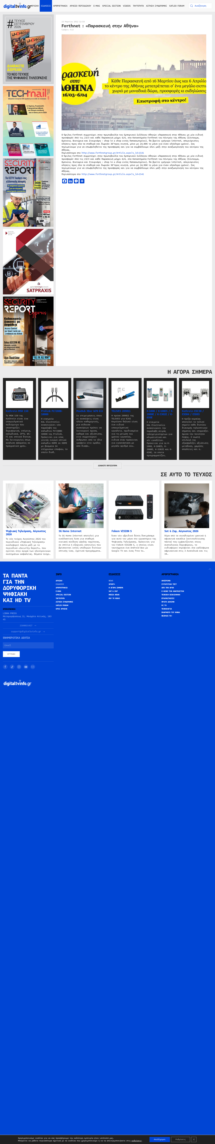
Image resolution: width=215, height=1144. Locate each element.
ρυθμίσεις (136, 1140)
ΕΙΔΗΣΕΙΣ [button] (46, 5)
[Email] (32, 666)
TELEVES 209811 (120, 411)
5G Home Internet (70, 531)
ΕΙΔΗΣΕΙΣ (60, 584)
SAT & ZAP (113, 591)
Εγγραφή (11, 654)
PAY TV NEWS (114, 598)
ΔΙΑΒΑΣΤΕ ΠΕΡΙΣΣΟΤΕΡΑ (107, 465)
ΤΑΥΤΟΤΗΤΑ (138, 5)
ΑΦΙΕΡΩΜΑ (166, 580)
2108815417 (26, 625)
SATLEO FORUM (176, 5)
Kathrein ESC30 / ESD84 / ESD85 (193, 412)
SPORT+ (112, 584)
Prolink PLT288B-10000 (51, 412)
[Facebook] (5, 666)
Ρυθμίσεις (181, 1139)
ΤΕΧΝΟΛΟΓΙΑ (166, 608)
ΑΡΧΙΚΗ (35, 5)
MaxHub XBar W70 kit (89, 411)
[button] (210, 569)
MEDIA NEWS (114, 594)
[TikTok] (12, 666)
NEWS (111, 580)
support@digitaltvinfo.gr (26, 631)
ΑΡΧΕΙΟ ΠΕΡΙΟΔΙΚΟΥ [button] (80, 5)
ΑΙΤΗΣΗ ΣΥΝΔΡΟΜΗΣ (156, 5)
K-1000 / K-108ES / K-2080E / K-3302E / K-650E (160, 414)
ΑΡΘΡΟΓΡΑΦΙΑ (62, 587)
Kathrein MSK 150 (17, 411)
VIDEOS (127, 5)
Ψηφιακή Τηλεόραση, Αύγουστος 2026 (26, 533)
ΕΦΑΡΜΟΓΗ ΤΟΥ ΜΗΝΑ (170, 612)
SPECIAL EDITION (111, 5)
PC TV (164, 605)
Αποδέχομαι (160, 1139)
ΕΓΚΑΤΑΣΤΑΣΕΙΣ (167, 598)
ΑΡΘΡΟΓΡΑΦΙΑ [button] (60, 5)
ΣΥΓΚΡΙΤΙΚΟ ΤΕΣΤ (169, 584)
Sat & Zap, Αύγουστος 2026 (181, 531)
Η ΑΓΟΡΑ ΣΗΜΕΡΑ (116, 587)
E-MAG (96, 5)
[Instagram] (19, 666)
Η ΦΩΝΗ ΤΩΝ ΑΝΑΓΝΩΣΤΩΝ (172, 591)
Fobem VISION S (122, 531)
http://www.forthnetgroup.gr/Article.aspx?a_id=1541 (113, 152)
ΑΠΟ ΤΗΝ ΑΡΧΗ (167, 587)
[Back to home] (17, 6)
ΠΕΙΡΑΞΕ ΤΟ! (166, 615)
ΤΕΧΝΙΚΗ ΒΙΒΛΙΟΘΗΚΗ (170, 594)
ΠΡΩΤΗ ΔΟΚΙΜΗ (167, 601)
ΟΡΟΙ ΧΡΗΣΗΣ (61, 608)
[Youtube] (26, 666)
